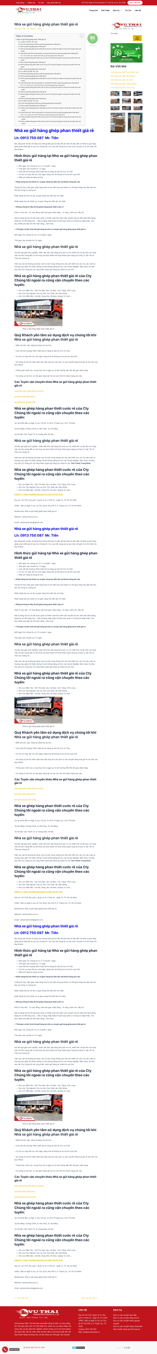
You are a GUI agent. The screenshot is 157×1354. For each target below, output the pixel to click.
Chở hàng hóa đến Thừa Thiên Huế (125, 72)
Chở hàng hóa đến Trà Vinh (122, 80)
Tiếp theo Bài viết (89, 1298)
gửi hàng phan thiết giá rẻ (24, 396)
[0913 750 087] (5, 1349)
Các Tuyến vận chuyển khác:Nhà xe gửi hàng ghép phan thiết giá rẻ (43, 55)
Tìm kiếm (114, 33)
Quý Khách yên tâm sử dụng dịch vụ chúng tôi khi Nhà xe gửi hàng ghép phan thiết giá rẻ (49, 53)
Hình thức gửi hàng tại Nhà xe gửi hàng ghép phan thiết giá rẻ (40, 44)
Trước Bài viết (21, 1298)
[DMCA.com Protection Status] (78, 1347)
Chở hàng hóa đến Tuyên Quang (123, 84)
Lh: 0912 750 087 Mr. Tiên (29, 101)
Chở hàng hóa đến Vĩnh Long (122, 88)
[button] (135, 3)
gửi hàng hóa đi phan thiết (25, 402)
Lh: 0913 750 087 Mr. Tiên (28, 42)
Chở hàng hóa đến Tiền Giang (123, 76)
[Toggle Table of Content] (80, 36)
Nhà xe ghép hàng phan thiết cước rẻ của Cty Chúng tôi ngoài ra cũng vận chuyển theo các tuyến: (50, 59)
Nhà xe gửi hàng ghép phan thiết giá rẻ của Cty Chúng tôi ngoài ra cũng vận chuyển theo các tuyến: (51, 50)
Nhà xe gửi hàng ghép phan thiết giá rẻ (31, 39)
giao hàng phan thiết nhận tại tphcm (29, 391)
